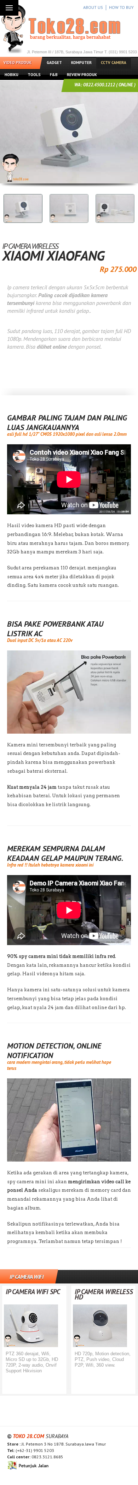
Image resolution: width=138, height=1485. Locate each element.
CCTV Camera (113, 62)
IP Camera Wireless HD (104, 1294)
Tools (34, 74)
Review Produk (82, 74)
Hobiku (11, 74)
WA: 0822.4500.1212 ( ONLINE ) (105, 85)
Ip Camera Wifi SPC (33, 1291)
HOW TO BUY (121, 7)
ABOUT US (93, 7)
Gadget (54, 62)
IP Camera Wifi (26, 1276)
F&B (54, 74)
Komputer (81, 62)
